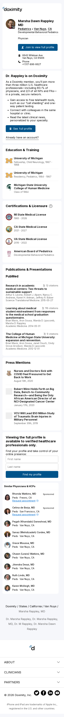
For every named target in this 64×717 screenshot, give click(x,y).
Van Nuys (40, 28)
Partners (12, 682)
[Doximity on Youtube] (57, 693)
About (9, 662)
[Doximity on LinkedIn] (50, 693)
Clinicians (12, 672)
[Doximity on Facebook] (43, 693)
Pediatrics (24, 28)
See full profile (23, 129)
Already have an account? (22, 137)
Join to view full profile (39, 47)
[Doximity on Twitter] (36, 693)
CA (50, 28)
